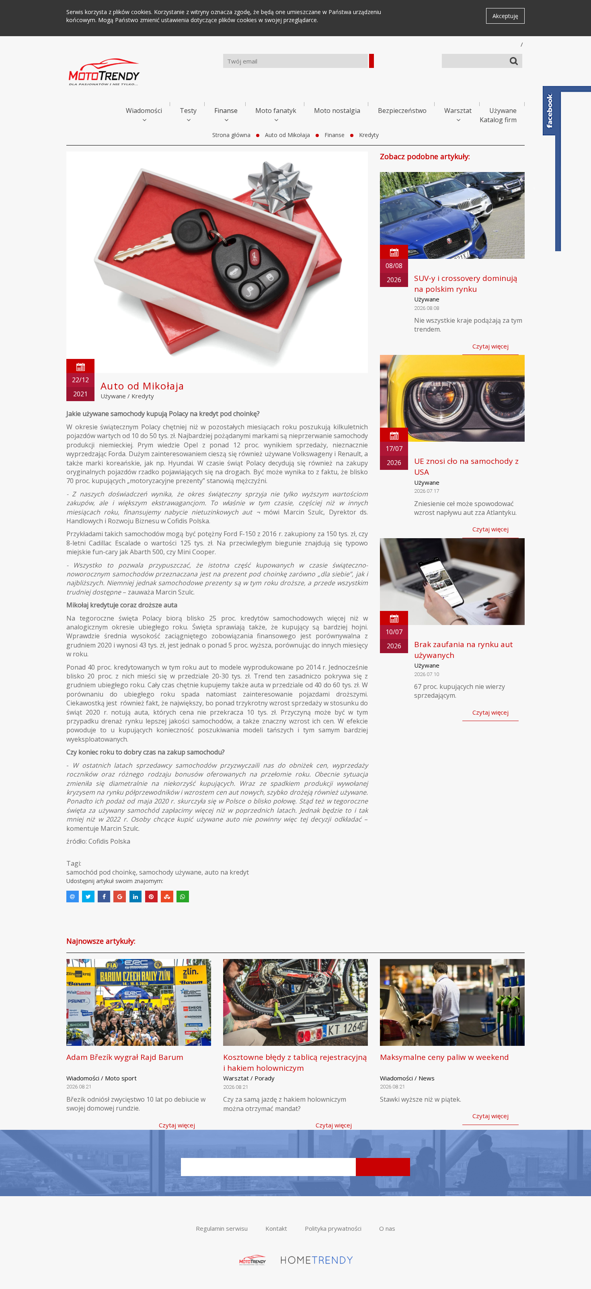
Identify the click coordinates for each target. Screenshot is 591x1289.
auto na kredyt (227, 872)
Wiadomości (144, 110)
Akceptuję (505, 16)
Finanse (226, 110)
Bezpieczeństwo (402, 110)
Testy (188, 110)
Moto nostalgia (337, 110)
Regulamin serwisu (222, 1228)
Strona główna (231, 135)
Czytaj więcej (490, 346)
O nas (387, 1228)
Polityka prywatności (333, 1228)
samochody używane (170, 872)
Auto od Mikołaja (287, 135)
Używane (503, 110)
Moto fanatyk (275, 110)
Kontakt (276, 1228)
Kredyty (369, 135)
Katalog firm (498, 119)
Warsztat (458, 110)
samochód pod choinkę (101, 872)
